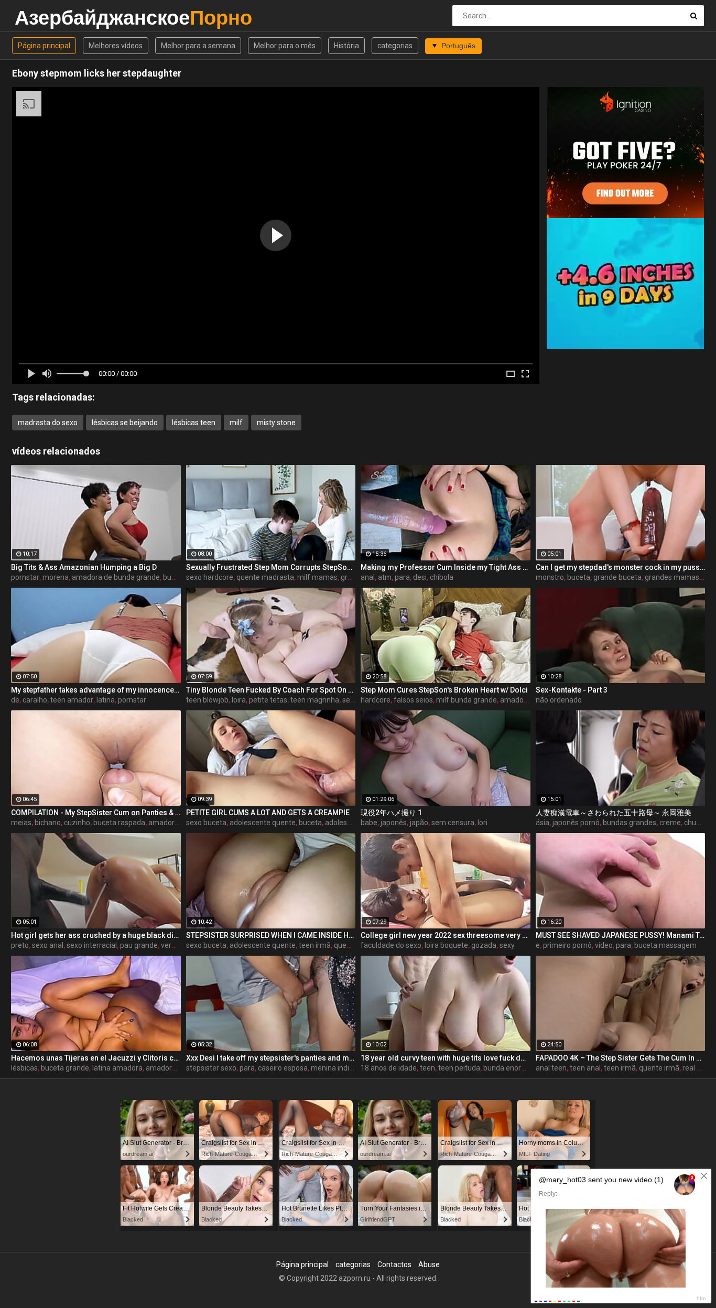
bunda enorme (507, 1068)
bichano (48, 822)
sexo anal (47, 945)
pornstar (25, 577)
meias (21, 822)
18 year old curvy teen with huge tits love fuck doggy (445, 1058)
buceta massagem (665, 945)
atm (385, 577)
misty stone (276, 422)
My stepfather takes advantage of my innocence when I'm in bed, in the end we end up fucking (96, 690)
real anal (696, 1068)
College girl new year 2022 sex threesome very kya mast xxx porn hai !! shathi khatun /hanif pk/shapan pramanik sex (445, 935)
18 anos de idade (389, 1068)
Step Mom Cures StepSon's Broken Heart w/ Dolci (444, 690)
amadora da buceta (178, 1068)
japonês (394, 822)
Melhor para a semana (198, 45)
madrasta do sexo (48, 422)
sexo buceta (206, 822)
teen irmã (315, 945)
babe (369, 822)
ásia (542, 822)
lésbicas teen (193, 422)
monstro (550, 577)
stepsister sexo (211, 1068)
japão (419, 822)
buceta (578, 577)
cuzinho (77, 822)
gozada (483, 945)
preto (20, 945)
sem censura (452, 822)
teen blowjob (207, 700)
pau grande (139, 945)
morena (55, 577)
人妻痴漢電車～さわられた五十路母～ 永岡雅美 (613, 812)
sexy (507, 945)
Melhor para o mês (285, 45)
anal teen (551, 1068)
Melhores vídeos (116, 45)
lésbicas (24, 1068)
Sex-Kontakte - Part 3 (571, 690)
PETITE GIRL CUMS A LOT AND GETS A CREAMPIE (268, 812)
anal (368, 577)
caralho (35, 700)
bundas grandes (629, 822)
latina (105, 700)
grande (352, 577)
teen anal (585, 1068)
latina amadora (117, 1068)
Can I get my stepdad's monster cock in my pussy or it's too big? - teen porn (621, 567)
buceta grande (65, 1068)
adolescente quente (263, 822)
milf (236, 422)
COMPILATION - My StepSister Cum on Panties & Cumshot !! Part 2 (96, 812)
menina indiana (336, 1068)
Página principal (44, 45)
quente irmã (659, 1068)
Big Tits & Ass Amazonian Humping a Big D (84, 567)
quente (345, 945)
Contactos (394, 1264)
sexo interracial (92, 945)
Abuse (429, 1264)
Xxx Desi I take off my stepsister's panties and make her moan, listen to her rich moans (271, 1058)
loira (239, 700)
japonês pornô (576, 822)
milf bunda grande (466, 700)
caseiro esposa (283, 1068)
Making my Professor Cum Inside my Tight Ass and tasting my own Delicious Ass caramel (445, 567)
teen (427, 1068)
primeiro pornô (567, 945)
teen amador (71, 700)
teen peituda (459, 1068)
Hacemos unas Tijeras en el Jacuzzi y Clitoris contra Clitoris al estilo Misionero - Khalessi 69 (96, 1058)
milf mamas (317, 577)
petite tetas (268, 700)
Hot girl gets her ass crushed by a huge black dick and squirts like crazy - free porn (96, 935)
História (346, 45)
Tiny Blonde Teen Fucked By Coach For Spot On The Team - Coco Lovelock (271, 690)
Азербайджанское (42, 17)
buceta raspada (119, 822)
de (15, 700)
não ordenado (559, 700)
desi (420, 577)
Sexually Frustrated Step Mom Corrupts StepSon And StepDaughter (271, 567)
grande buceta (617, 577)
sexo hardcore (209, 577)
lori (482, 822)
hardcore (375, 700)
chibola (441, 577)
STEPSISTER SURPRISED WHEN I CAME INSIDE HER (271, 935)
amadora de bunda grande (116, 577)
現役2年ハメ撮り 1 (391, 812)
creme (670, 822)
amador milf (520, 700)
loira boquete (446, 945)
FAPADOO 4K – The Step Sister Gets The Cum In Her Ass (621, 1058)
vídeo (604, 945)
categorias (395, 45)
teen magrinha (314, 700)
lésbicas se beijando (125, 422)
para (402, 577)
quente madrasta (265, 577)
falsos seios (413, 700)
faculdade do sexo (391, 945)
